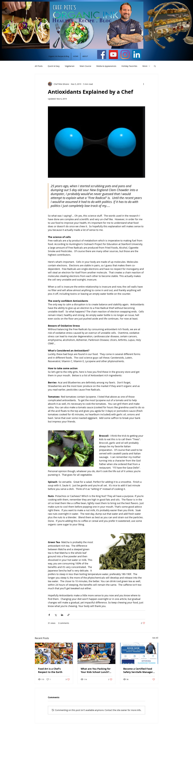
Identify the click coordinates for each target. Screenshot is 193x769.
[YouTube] (113, 54)
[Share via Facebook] (49, 615)
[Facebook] (101, 54)
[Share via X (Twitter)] (55, 615)
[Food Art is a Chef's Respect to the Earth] (54, 653)
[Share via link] (68, 615)
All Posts (39, 66)
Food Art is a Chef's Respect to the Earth (50, 670)
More (144, 66)
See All (155, 638)
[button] (155, 66)
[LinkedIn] (136, 54)
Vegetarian (69, 66)
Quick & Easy (54, 66)
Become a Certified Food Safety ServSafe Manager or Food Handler (138, 670)
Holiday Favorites (129, 66)
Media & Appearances (106, 66)
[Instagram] (125, 54)
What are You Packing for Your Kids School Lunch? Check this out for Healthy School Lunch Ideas (96, 670)
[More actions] (143, 84)
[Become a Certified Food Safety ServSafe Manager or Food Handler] (139, 653)
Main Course (85, 66)
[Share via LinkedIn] (62, 615)
